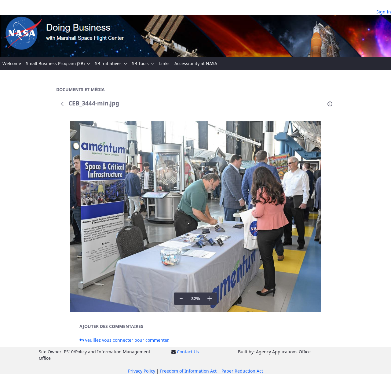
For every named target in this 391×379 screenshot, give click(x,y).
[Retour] (62, 104)
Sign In (383, 12)
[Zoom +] (210, 299)
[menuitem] (12, 63)
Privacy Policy (141, 371)
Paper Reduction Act (242, 371)
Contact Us (188, 352)
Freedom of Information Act (188, 371)
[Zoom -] (181, 299)
